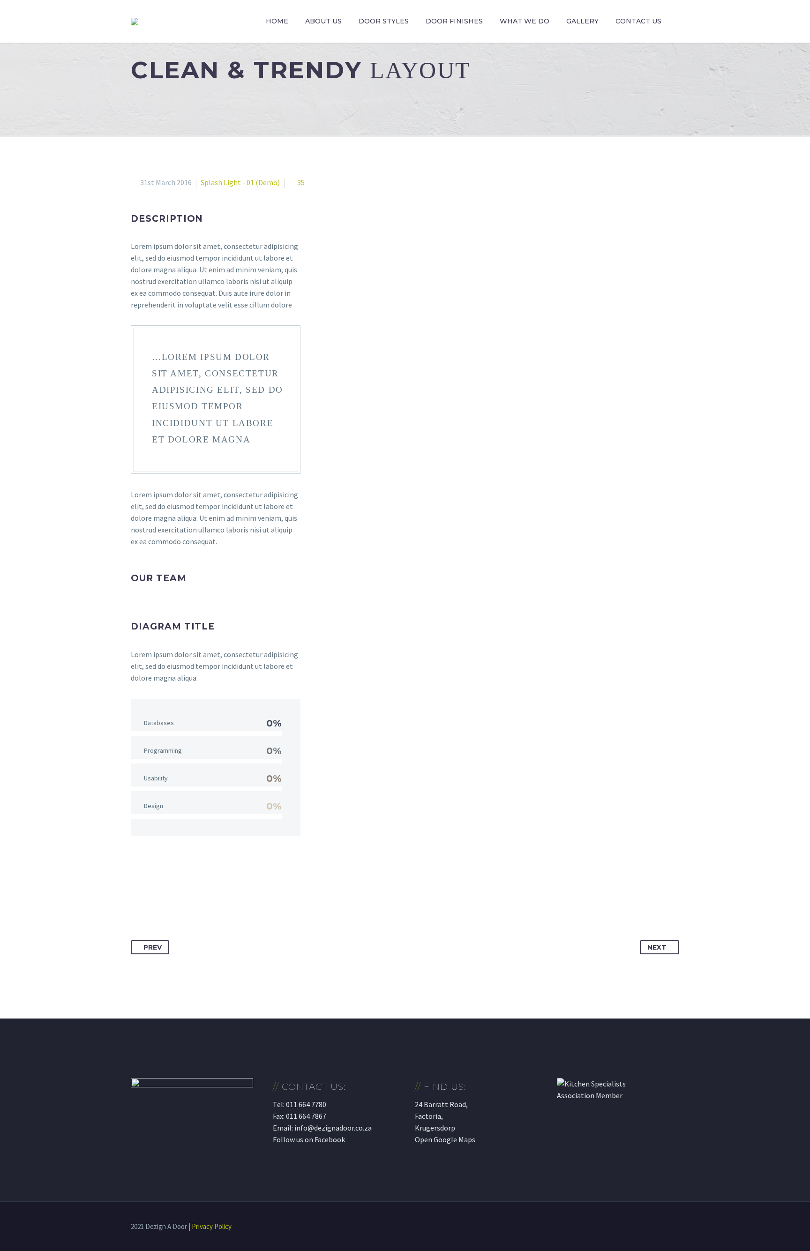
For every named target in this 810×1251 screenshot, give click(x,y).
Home (277, 21)
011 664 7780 (306, 1104)
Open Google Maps (445, 1139)
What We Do (524, 21)
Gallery (582, 21)
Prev (152, 947)
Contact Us (638, 21)
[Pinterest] (173, 889)
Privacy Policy (212, 1226)
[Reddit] (225, 889)
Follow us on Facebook (309, 1139)
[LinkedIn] (208, 889)
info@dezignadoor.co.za (333, 1127)
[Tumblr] (190, 889)
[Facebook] (138, 889)
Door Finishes (454, 21)
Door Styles (384, 21)
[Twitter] (156, 889)
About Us (323, 21)
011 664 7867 (306, 1116)
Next (657, 947)
